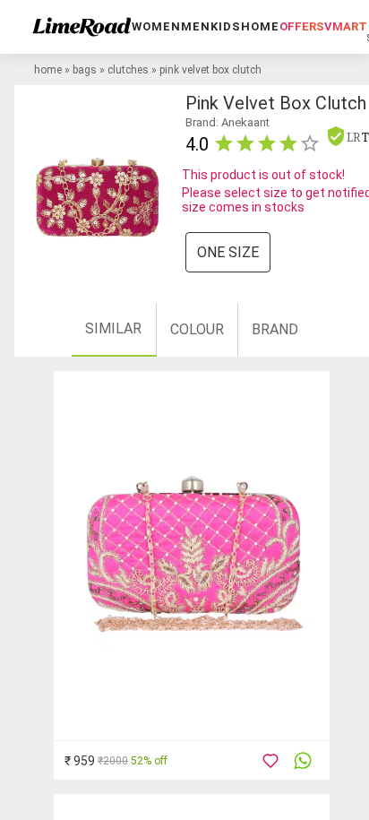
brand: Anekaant (227, 122)
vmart (345, 26)
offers (301, 26)
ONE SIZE (228, 252)
